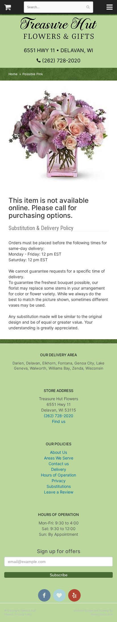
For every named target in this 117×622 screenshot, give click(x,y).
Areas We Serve (58, 458)
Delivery (58, 469)
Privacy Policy (23, 614)
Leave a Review (58, 492)
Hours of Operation (58, 475)
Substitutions (59, 486)
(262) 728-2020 (60, 61)
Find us (58, 421)
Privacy (59, 480)
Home (13, 74)
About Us (58, 452)
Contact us (59, 463)
